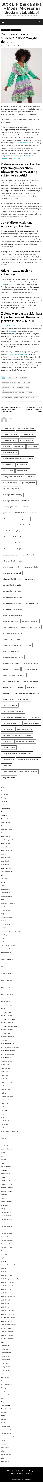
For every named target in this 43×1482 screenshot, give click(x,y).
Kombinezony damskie (8, 1005)
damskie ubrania (22, 471)
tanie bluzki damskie (10, 705)
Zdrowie (3, 1458)
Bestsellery (4, 801)
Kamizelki (4, 956)
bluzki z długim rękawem (9, 840)
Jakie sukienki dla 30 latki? (12, 537)
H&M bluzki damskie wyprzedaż (25, 513)
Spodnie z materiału (7, 1251)
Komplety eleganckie (7, 1029)
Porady (3, 1177)
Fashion (3, 928)
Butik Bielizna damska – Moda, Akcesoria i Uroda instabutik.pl (22, 8)
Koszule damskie (6, 1061)
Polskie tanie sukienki (24, 390)
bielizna (3, 805)
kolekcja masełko (6, 984)
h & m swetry (7, 519)
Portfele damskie (6, 1184)
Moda (2, 1117)
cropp (3, 899)
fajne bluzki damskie (10, 483)
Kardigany (4, 963)
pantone (3, 1152)
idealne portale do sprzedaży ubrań (12, 949)
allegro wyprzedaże (9, 440)
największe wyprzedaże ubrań (13, 657)
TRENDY (3, 1416)
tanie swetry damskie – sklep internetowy (17, 735)
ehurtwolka (31, 477)
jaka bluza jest (7, 525)
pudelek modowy (6, 1191)
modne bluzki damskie (10, 621)
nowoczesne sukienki (8, 387)
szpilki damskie (6, 1377)
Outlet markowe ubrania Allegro (14, 675)
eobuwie (3, 921)
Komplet (3, 1008)
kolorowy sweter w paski (11, 567)
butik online (24, 143)
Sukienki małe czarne (8, 1296)
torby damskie (5, 1405)
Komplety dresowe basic (9, 1026)
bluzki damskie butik (10, 453)
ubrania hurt (5, 365)
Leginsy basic (5, 1100)
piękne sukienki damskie (8, 390)
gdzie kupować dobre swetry (12, 495)
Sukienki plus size (6, 1321)
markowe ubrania (32, 603)
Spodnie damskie (6, 1230)
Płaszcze (4, 1170)
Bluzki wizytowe (6, 836)
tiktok (3, 1391)
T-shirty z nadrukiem (7, 1388)
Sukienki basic (5, 1272)
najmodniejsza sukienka (29, 385)
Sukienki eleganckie (7, 1286)
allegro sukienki (12, 377)
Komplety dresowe (7, 1022)
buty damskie (5, 889)
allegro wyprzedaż (28, 434)
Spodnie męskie (6, 1244)
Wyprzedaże (5, 1447)
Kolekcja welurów (6, 991)
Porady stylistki (6, 1180)
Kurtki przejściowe (7, 1082)
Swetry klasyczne (6, 1352)
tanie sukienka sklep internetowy (11, 395)
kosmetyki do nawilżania (8, 1050)
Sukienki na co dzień (7, 1310)
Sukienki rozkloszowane (8, 1324)
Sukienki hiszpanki (6, 1289)
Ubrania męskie (6, 1433)
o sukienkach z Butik (23, 387)
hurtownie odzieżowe (8, 945)
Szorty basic (5, 1363)
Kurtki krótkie (5, 1075)
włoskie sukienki (7, 397)
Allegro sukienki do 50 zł (26, 428)
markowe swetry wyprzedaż (12, 603)
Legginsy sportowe (7, 1096)
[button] (40, 21)
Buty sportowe (5, 892)
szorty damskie (6, 1367)
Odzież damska (6, 1142)
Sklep (18, 143)
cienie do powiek (6, 896)
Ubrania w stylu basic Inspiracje (11, 1437)
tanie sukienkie (8, 729)
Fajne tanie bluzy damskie (11, 489)
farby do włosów (6, 924)
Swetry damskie (6, 1345)
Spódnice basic (5, 1212)
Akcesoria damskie (7, 791)
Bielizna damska (6, 29)
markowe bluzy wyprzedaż (12, 591)
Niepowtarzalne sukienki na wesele (12, 1135)
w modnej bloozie (9, 748)
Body (2, 875)
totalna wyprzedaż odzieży (25, 741)
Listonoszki (4, 1103)
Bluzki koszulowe (6, 829)
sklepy (3, 1208)
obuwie (3, 1138)
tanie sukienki (28, 395)
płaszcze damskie (6, 1173)
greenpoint (6, 513)
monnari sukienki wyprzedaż (12, 633)
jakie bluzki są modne (24, 525)
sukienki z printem (7, 1338)
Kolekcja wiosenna (7, 994)
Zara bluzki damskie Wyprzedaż (28, 760)
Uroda (3, 1440)
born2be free (5, 882)
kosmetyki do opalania (8, 1054)
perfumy (3, 1159)
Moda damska (5, 1121)
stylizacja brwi (5, 1258)
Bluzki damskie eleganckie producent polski (18, 459)
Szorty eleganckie (6, 1370)
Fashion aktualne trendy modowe (11, 931)
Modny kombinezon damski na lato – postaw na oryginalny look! (11, 409)
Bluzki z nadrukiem (7, 850)
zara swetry (7, 766)
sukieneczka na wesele (8, 1265)
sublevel (3, 1261)
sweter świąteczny (23, 699)
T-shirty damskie (6, 1384)
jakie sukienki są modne (9, 382)
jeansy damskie (6, 952)
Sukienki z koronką (7, 1335)
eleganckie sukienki (7, 917)
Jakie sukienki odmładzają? (12, 549)
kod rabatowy (5, 970)
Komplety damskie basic (8, 1019)
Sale (2, 1198)
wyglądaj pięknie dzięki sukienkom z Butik (26, 397)
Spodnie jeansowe (7, 1240)
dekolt (28, 135)
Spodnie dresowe (6, 1233)
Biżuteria (4, 815)
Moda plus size (5, 1128)
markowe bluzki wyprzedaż (12, 585)
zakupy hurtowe (6, 1454)
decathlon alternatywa (8, 903)
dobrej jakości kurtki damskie (12, 477)
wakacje (3, 1444)
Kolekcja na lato (6, 987)
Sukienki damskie (16, 29)
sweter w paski (8, 699)
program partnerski (7, 1187)
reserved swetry (8, 687)
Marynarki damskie (7, 1114)
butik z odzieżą (8, 471)
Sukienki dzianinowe (7, 1282)
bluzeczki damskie (26, 440)
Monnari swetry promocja (11, 639)
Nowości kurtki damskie (11, 669)
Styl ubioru (4, 1254)
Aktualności (4, 794)
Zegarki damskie (6, 1461)
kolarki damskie (6, 973)
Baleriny (3, 798)
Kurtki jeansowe (6, 1072)
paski (2, 1156)
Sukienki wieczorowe (7, 1331)
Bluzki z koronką (6, 847)
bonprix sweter (8, 465)
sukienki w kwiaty (6, 1328)
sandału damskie (6, 1201)
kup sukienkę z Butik (24, 382)
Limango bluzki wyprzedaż (12, 573)
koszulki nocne (5, 1064)
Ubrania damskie (6, 1430)
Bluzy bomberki (6, 857)
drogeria (3, 913)
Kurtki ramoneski (6, 1086)
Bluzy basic (4, 854)
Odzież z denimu (6, 1149)
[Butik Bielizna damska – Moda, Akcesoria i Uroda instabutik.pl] (21, 1473)
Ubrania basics (5, 1426)
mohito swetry (35, 627)
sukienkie (29, 392)
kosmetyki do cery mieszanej (10, 1047)
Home (3, 938)
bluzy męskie (5, 864)
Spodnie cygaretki (6, 1226)
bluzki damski (33, 447)
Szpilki (3, 1374)
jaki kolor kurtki (28, 555)
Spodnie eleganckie (7, 1237)
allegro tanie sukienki (10, 434)
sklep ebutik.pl (32, 687)
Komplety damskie (7, 1015)
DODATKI (4, 906)
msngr (28, 645)
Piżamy (3, 1163)
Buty (2, 885)
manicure (4, 1110)
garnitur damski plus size (17, 354)
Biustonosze (5, 812)
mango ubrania (30, 579)
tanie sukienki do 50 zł (31, 723)
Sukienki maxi (5, 1300)
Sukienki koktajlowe (7, 1293)
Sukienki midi (5, 1303)
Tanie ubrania (7, 741)
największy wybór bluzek (11, 663)
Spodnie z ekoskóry (7, 1247)
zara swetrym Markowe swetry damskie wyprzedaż (20, 772)
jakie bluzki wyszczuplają (11, 531)
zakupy (3, 1451)
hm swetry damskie (22, 519)
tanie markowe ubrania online (13, 711)
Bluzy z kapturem (6, 871)
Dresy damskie (5, 910)
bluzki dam (6, 447)
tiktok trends (5, 1395)
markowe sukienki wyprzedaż (10, 385)
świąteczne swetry (9, 778)
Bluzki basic (4, 819)
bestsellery (17, 158)
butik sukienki (24, 377)
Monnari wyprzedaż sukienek (12, 645)
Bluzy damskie (5, 861)
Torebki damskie (6, 1409)
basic (2, 339)
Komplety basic (6, 1012)
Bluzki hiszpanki (6, 826)
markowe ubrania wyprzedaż (12, 609)
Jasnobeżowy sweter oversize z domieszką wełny (34, 409)
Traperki (3, 1412)
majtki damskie (6, 1107)
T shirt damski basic (7, 1381)
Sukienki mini (5, 1307)
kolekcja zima (5, 998)
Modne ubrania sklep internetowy (14, 627)
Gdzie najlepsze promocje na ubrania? (15, 507)
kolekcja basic (5, 977)
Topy (2, 1398)
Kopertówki (4, 1040)
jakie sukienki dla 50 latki (29, 379)
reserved (4, 1194)
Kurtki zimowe (5, 1089)
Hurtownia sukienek (7, 942)
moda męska (5, 1124)
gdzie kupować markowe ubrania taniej (16, 501)
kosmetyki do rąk (6, 1057)
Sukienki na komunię (7, 1314)
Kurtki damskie (5, 1068)
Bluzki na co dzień (6, 833)
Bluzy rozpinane (6, 868)
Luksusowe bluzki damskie (12, 579)
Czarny (11, 331)
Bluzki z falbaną (6, 843)
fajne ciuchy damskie (28, 483)
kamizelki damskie (7, 959)
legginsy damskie (6, 1093)
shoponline (4, 1205)
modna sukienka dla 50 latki (12, 615)
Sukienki (3, 1268)
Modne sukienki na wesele (9, 1131)
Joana (4, 45)
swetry (3, 1342)
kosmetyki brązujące (7, 1043)
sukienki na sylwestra (8, 1317)
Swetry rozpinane (6, 1359)
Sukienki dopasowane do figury (11, 1279)
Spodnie (3, 1223)
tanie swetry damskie (24, 729)
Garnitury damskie (7, 935)
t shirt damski (11, 326)
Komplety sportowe (7, 1036)
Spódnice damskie (7, 1216)
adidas (3, 787)
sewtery (20, 687)
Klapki (3, 966)
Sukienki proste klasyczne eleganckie (13, 392)
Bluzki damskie (5, 822)
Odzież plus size (6, 1145)
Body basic (4, 878)
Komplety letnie (6, 1033)
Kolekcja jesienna (6, 980)
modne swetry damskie (30, 621)
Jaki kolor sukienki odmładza (11, 379)
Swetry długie (5, 1349)
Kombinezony (5, 1001)
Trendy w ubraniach (7, 1423)
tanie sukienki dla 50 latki (11, 723)
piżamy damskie (6, 1166)
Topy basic (4, 1402)
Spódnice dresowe (7, 1219)
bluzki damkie (19, 447)
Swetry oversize (6, 1356)
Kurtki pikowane (6, 1079)
